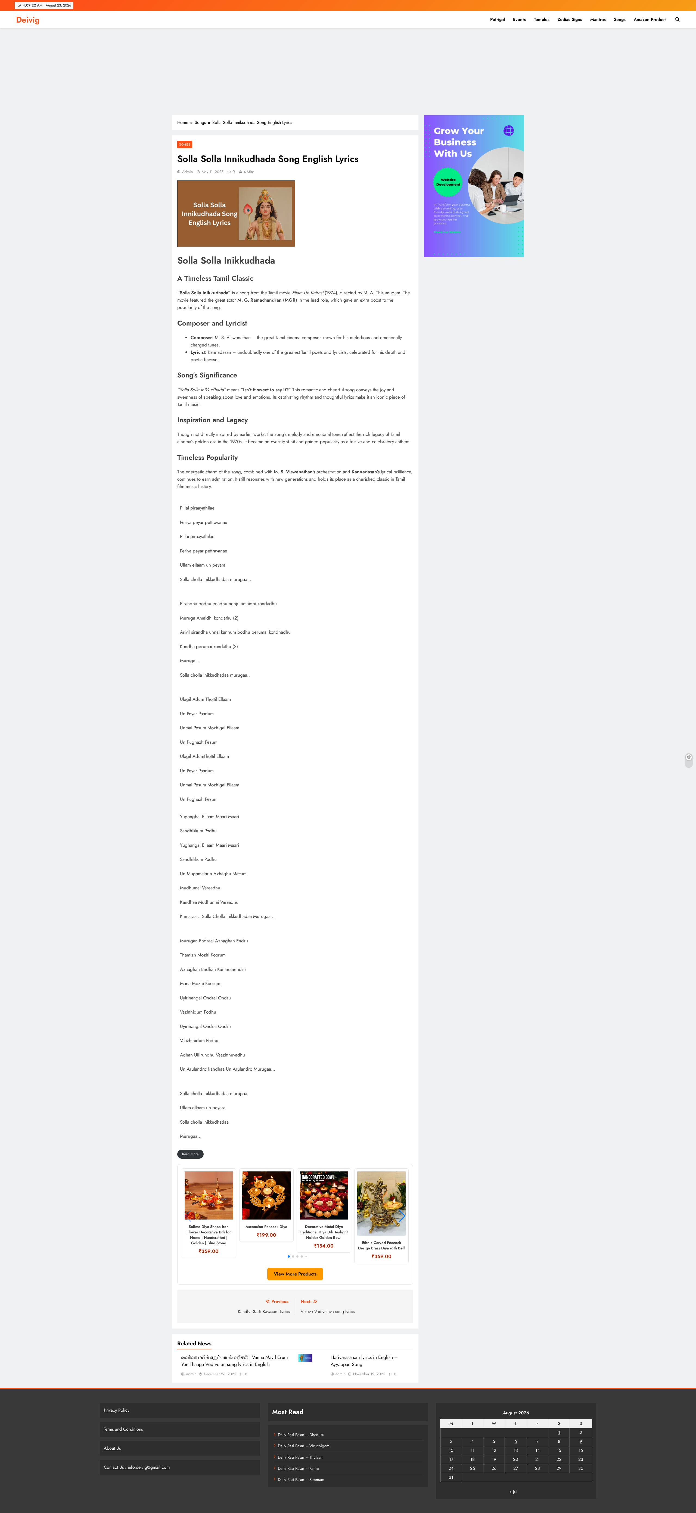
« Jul (513, 1492)
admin (187, 171)
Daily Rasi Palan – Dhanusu (301, 1435)
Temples (541, 19)
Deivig (28, 20)
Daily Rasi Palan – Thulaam (301, 1457)
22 (559, 1459)
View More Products (295, 1274)
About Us (112, 1448)
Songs (620, 19)
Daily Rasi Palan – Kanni (298, 1468)
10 (451, 1450)
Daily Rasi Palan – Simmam (301, 1480)
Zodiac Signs (570, 19)
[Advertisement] (348, 74)
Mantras (598, 19)
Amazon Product (650, 19)
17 (451, 1459)
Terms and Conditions (123, 1429)
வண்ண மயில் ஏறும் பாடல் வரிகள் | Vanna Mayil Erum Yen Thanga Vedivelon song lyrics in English (234, 1361)
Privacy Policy (116, 1410)
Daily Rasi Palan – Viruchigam (304, 1446)
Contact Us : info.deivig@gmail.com (137, 1467)
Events (519, 19)
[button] (289, 1256)
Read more (190, 1154)
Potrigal (497, 19)
